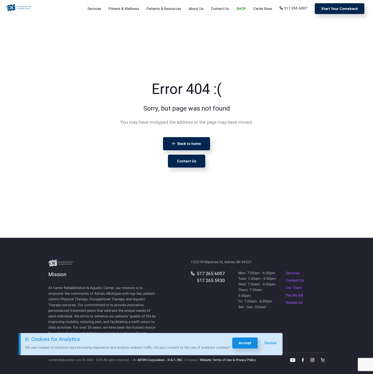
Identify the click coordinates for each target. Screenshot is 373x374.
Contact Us (220, 9)
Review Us (294, 302)
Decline (270, 343)
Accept (245, 343)
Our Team (294, 287)
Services (94, 9)
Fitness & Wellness (124, 9)
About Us (196, 9)
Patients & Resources (164, 9)
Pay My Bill (294, 295)
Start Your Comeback (339, 8)
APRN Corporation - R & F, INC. (160, 360)
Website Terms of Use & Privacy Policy (228, 360)
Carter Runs (262, 9)
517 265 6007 (295, 8)
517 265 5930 (211, 280)
